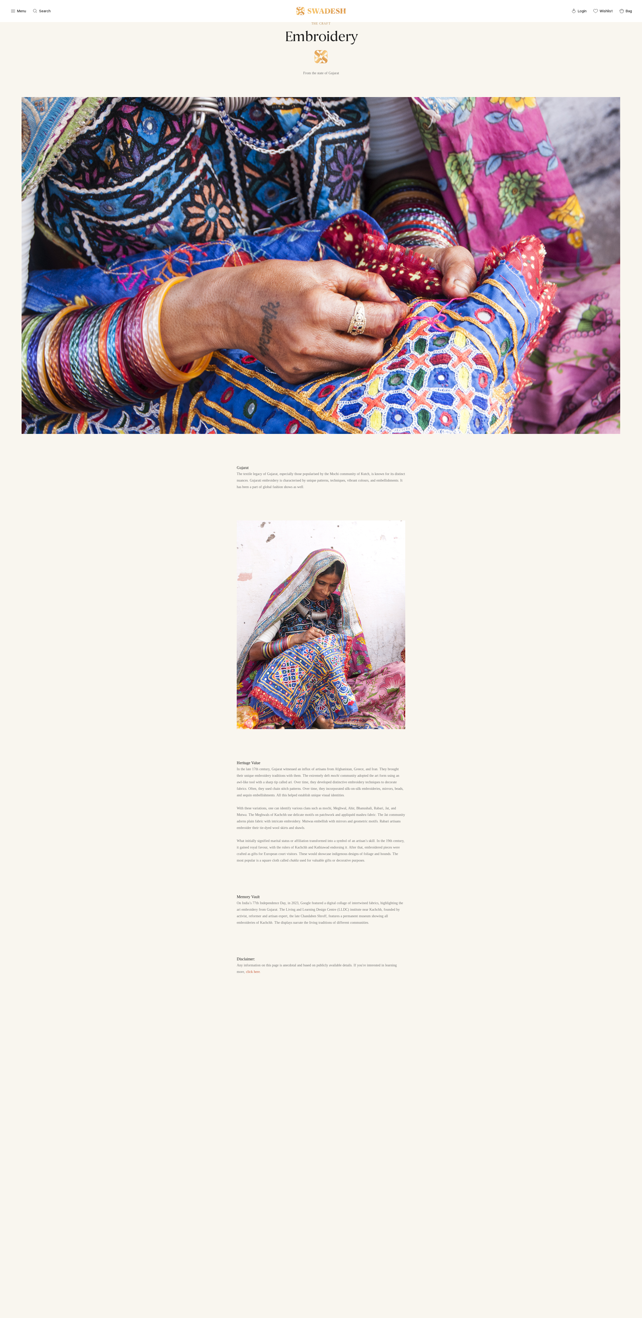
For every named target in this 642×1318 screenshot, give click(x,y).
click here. (253, 972)
